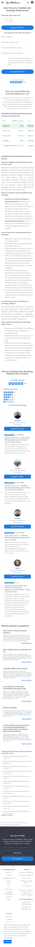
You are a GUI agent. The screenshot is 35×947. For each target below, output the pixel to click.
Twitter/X (9, 922)
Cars (8, 886)
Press (9, 875)
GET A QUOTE (17, 859)
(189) (23, 82)
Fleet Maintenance (9, 878)
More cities (6, 815)
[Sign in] (32, 2)
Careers (8, 881)
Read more (26, 643)
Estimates (8, 889)
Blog (8, 900)
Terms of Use (26, 886)
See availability (17, 72)
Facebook (8, 916)
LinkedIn (9, 919)
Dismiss (7, 941)
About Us (9, 872)
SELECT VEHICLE (17, 28)
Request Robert (17, 526)
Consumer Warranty (26, 872)
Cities (9, 884)
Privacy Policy (26, 878)
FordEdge (19, 121)
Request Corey (17, 476)
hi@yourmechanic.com (24, 847)
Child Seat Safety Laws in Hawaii (15, 668)
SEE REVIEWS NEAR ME (17, 405)
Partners (9, 897)
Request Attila (17, 576)
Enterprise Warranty (26, 875)
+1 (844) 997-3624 (8, 847)
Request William (17, 429)
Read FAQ (17, 853)
